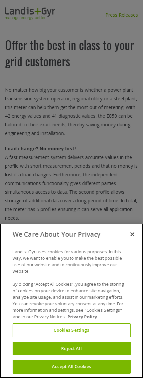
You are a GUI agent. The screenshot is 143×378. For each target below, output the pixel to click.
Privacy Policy (82, 317)
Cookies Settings (71, 330)
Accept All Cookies (71, 366)
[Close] (132, 234)
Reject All (71, 348)
